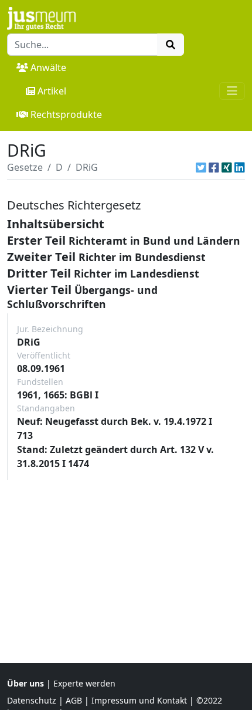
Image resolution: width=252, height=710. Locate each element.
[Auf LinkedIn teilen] (239, 167)
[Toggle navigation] (232, 91)
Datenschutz (31, 700)
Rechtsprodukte (66, 114)
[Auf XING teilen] (227, 167)
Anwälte (48, 67)
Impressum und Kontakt (139, 700)
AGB (74, 700)
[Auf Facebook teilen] (214, 167)
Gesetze (25, 167)
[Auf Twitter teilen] (201, 167)
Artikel (52, 90)
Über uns (25, 683)
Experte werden (84, 683)
